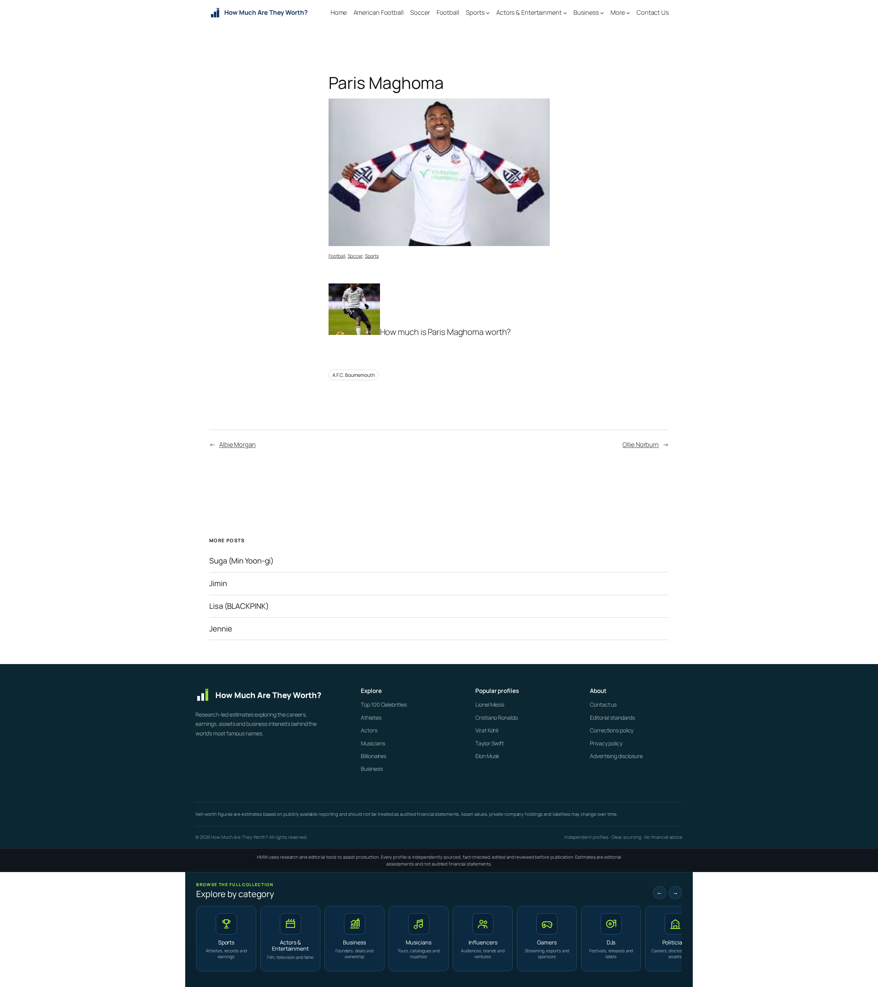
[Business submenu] (602, 13)
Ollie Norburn (640, 444)
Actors (369, 730)
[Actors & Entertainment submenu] (565, 13)
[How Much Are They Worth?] (267, 694)
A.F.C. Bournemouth (353, 375)
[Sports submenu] (488, 13)
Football (337, 256)
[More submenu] (628, 13)
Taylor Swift (489, 743)
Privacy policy (606, 743)
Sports (372, 256)
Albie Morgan (237, 444)
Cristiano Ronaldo (496, 717)
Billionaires (373, 756)
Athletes (371, 717)
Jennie (220, 629)
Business (371, 769)
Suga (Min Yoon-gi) (241, 561)
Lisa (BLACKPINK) (239, 606)
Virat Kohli (486, 730)
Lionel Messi (489, 704)
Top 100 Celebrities (383, 704)
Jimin (218, 583)
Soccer (355, 256)
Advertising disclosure (616, 756)
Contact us (603, 704)
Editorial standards (612, 717)
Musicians (373, 743)
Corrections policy (611, 730)
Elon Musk (487, 756)
